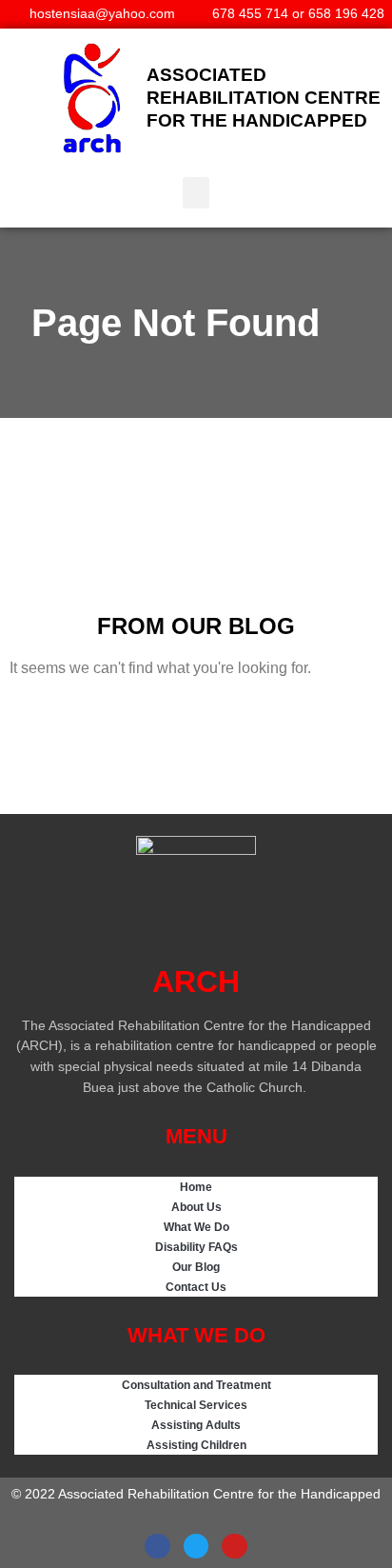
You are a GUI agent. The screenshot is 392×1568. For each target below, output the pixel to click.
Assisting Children (196, 1445)
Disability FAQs (196, 1247)
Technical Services (196, 1405)
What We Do (196, 1227)
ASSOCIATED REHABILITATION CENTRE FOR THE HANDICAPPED (264, 97)
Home (196, 1187)
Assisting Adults (196, 1425)
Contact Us (196, 1286)
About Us (196, 1207)
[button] (196, 192)
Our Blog (196, 1266)
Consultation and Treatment (196, 1385)
